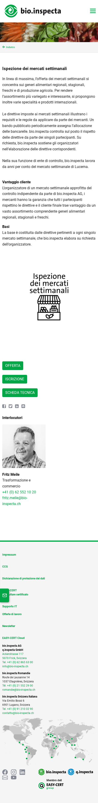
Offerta (12, 365)
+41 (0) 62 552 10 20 (19, 492)
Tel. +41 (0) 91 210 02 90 (17, 709)
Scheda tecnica (20, 392)
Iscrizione (14, 379)
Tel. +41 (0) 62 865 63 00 (17, 662)
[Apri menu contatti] (4, 595)
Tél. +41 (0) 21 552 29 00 (17, 685)
